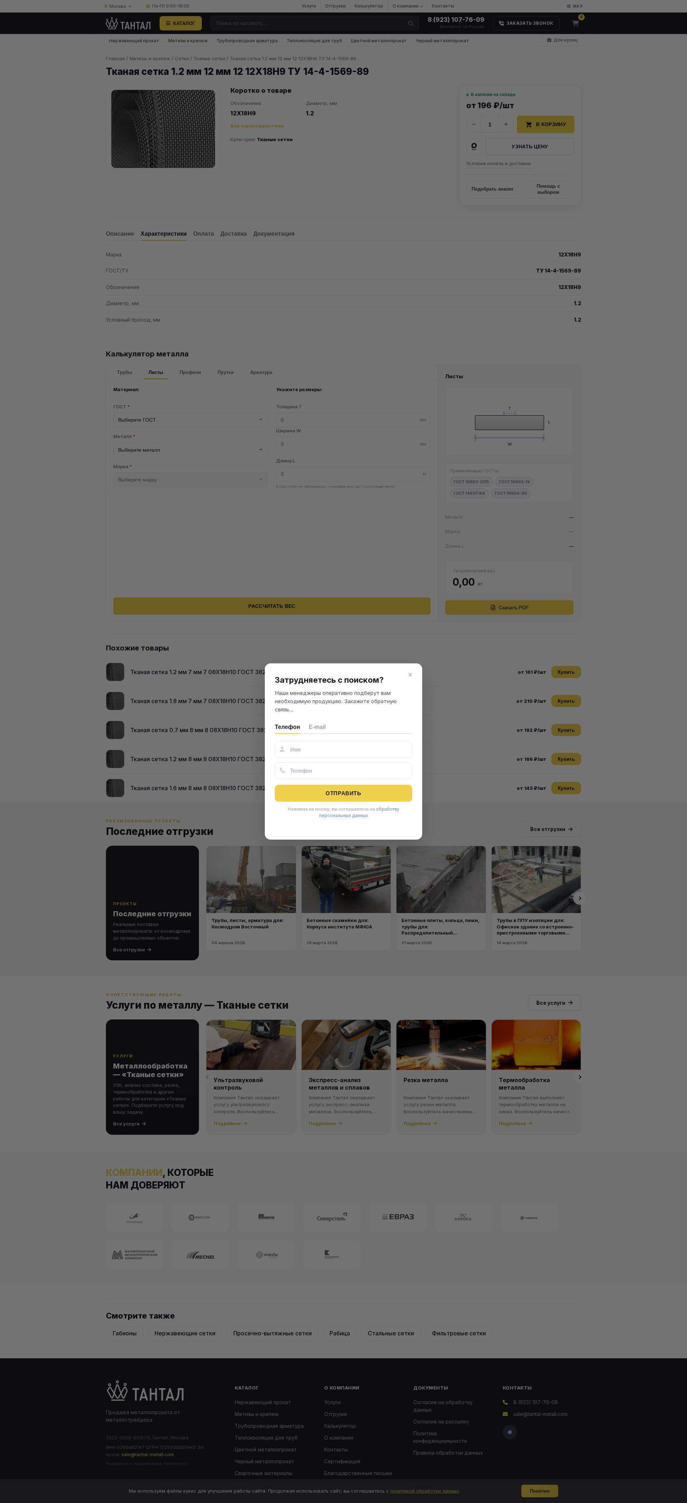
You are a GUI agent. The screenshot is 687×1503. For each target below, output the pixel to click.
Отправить (343, 793)
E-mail (317, 727)
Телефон (287, 727)
